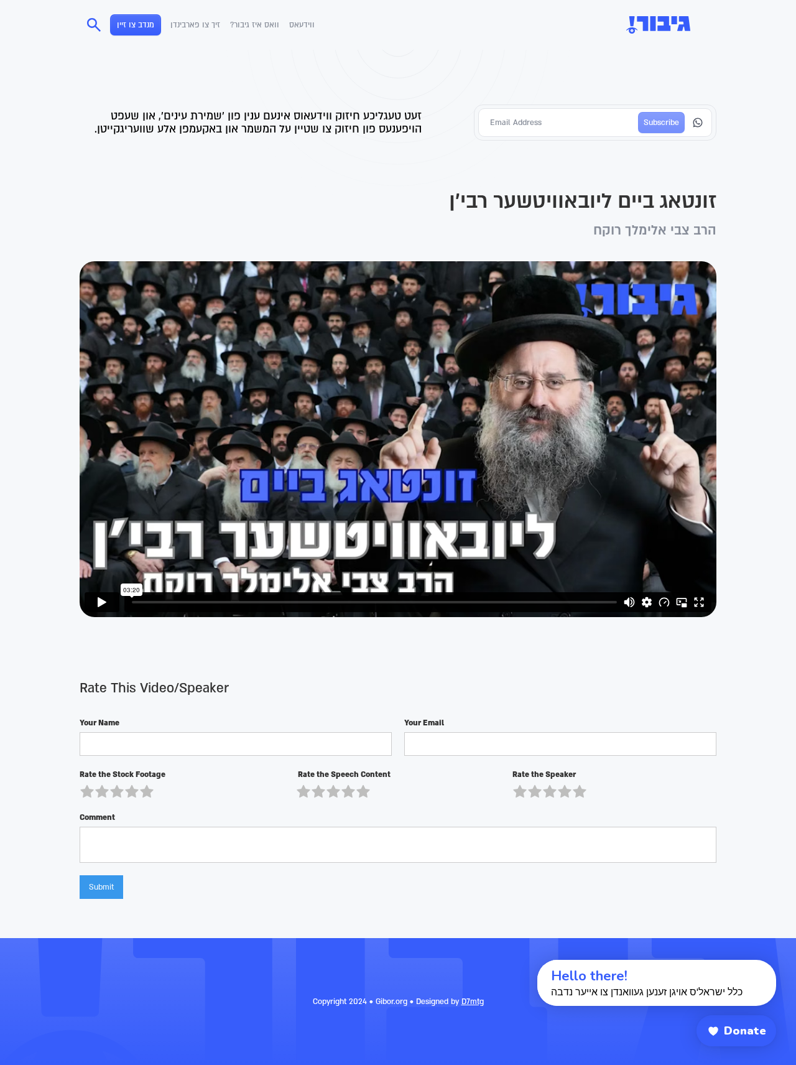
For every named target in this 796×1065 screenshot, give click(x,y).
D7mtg (472, 1002)
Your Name (99, 723)
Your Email (424, 723)
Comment (97, 817)
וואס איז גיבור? (254, 25)
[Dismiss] (525, 967)
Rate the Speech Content (343, 774)
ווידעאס (302, 25)
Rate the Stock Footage (122, 774)
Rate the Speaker (544, 774)
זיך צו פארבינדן (195, 25)
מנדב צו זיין (135, 25)
